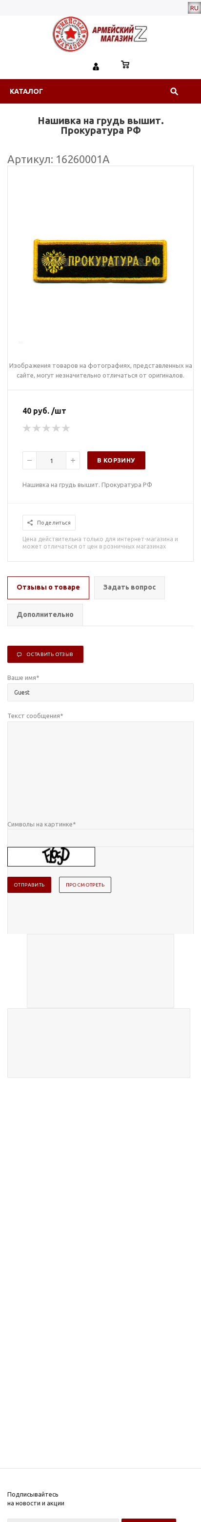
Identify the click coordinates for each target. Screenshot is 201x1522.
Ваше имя (23, 677)
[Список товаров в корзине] (125, 65)
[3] (47, 428)
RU (194, 7)
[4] (56, 428)
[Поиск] (174, 91)
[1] (27, 428)
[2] (37, 428)
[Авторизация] (96, 65)
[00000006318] (101, 342)
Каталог (26, 91)
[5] (66, 428)
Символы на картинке (41, 824)
